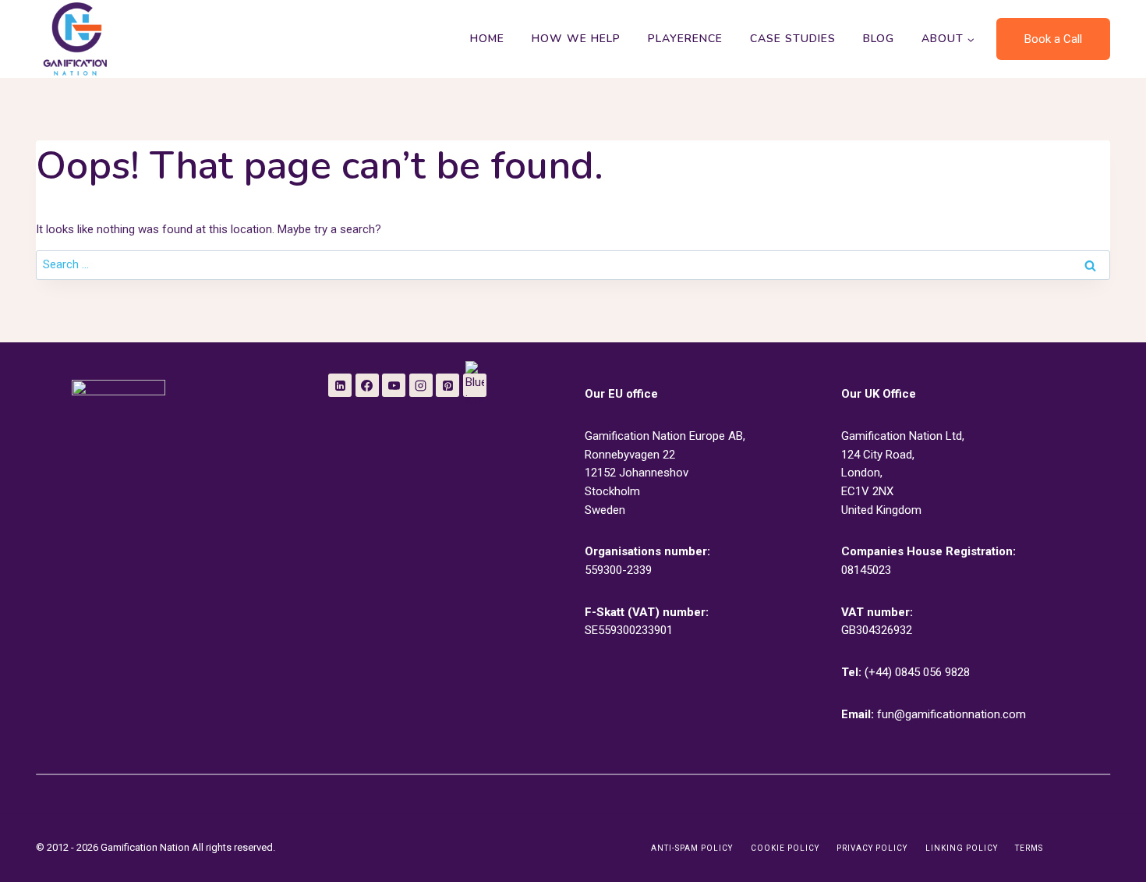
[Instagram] (421, 385)
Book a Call (1053, 39)
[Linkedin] (340, 385)
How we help (576, 38)
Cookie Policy (785, 848)
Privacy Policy (872, 848)
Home (487, 38)
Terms (1029, 848)
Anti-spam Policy (692, 848)
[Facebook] (367, 385)
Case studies (793, 38)
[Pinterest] (447, 385)
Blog (878, 38)
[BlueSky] (474, 385)
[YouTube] (393, 385)
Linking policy (961, 848)
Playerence (685, 38)
